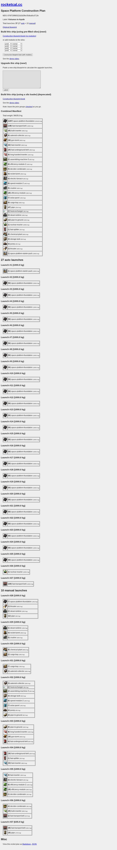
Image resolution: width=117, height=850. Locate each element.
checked (29, 107)
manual (32, 23)
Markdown (26, 844)
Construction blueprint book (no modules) (19, 36)
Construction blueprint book (14, 99)
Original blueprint (10, 27)
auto (23, 23)
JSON (34, 844)
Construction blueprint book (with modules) (18, 55)
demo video (14, 59)
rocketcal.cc (11, 4)
